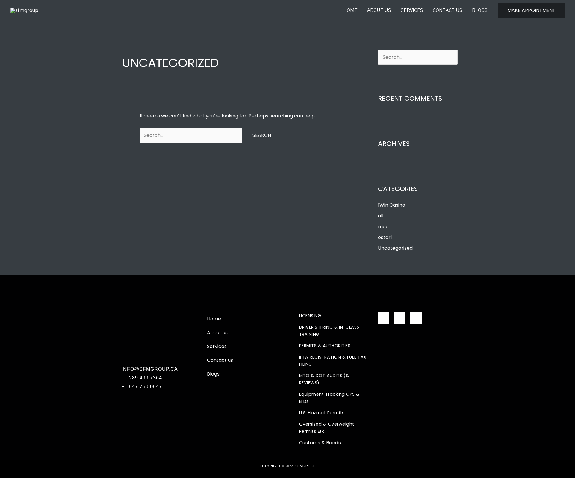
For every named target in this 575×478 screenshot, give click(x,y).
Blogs (480, 10)
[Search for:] (191, 135)
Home (350, 10)
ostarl (385, 237)
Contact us (447, 10)
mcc (383, 226)
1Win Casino (391, 205)
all (380, 215)
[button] (531, 10)
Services (412, 10)
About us (379, 10)
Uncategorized (395, 248)
